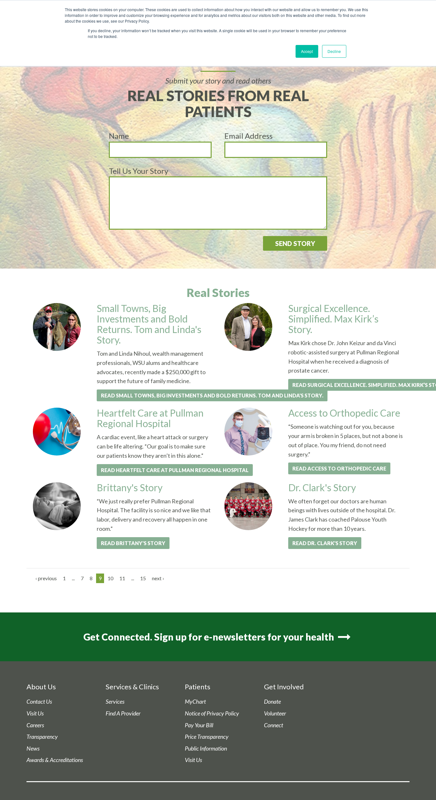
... (73, 578)
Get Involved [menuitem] (284, 686)
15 (143, 578)
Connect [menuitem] (273, 725)
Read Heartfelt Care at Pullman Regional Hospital (175, 470)
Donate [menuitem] (272, 701)
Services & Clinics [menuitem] (132, 686)
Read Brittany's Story (133, 543)
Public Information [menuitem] (206, 748)
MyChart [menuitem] (195, 701)
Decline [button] (334, 51)
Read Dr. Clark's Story (324, 543)
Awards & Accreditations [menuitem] (54, 760)
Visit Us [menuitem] (35, 713)
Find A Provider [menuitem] (123, 713)
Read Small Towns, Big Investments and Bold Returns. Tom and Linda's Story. (212, 395)
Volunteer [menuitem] (275, 713)
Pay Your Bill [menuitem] (199, 725)
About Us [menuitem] (41, 686)
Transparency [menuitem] (42, 736)
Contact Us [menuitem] (39, 701)
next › (158, 578)
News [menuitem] (33, 748)
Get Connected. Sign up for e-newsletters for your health (209, 636)
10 (110, 578)
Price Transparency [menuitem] (207, 736)
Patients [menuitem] (197, 686)
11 (122, 578)
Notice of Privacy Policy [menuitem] (212, 713)
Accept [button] (307, 51)
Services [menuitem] (115, 701)
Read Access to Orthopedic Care (339, 468)
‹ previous (46, 578)
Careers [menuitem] (35, 725)
